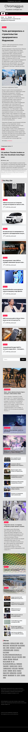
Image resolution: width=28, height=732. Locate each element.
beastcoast (6, 645)
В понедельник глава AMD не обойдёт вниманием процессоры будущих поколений (13, 261)
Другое (14, 670)
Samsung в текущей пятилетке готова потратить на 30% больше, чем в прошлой (14, 591)
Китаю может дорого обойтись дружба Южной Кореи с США (17, 627)
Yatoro (5, 670)
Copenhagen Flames (8, 650)
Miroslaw (15, 659)
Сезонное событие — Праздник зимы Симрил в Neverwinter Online (17, 464)
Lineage (5, 659)
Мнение (5, 675)
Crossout (16, 650)
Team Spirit (6, 666)
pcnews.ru (9, 140)
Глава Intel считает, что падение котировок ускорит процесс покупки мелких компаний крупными (14, 525)
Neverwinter (7, 389)
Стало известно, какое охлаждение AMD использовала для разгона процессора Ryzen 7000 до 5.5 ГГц (17, 621)
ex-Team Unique (7, 656)
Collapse (18, 647)
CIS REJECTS (13, 647)
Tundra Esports (7, 668)
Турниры (22, 675)
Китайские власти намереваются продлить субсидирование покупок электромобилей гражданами (14, 232)
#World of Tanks (14, 643)
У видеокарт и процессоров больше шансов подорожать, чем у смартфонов (14, 570)
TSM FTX (20, 666)
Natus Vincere (6, 661)
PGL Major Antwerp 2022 (9, 663)
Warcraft (21, 668)
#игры (21, 643)
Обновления (11, 675)
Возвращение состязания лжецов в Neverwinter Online (17, 476)
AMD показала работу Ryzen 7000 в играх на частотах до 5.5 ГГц (13, 319)
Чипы (4, 677)
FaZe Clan (14, 656)
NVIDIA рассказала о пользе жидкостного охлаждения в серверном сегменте (17, 603)
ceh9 (4, 647)
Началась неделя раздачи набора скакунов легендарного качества (17, 488)
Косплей (19, 673)
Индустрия (6, 673)
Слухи (18, 675)
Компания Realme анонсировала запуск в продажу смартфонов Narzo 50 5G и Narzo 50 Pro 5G (13, 290)
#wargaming (6, 643)
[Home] (3, 13)
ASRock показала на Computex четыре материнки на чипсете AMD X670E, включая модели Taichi (14, 203)
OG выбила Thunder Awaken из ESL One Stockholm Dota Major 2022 (12, 154)
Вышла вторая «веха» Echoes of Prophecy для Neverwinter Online (16, 470)
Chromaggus (14, 6)
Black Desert (21, 645)
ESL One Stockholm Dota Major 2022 (12, 654)
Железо (4, 27)
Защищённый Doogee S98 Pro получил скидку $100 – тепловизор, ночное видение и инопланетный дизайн (14, 348)
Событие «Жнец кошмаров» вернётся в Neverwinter (13, 431)
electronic (6, 652)
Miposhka (10, 659)
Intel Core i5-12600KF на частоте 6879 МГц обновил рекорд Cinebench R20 (17, 633)
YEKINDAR (9, 670)
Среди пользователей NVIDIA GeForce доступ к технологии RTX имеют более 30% (17, 598)
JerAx (24, 656)
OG (13, 661)
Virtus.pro (15, 668)
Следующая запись (6, 146)
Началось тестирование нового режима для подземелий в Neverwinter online (17, 494)
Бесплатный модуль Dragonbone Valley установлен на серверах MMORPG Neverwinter (13, 452)
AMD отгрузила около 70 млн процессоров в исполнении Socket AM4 (17, 615)
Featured (19, 656)
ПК (15, 675)
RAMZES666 (19, 663)
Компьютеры (13, 673)
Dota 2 (2, 149)
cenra (7, 647)
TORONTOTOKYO (13, 666)
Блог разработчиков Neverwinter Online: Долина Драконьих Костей (17, 459)
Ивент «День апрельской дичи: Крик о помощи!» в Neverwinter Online (14, 392)
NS (11, 661)
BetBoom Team (13, 645)
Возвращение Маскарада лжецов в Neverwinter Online (17, 482)
